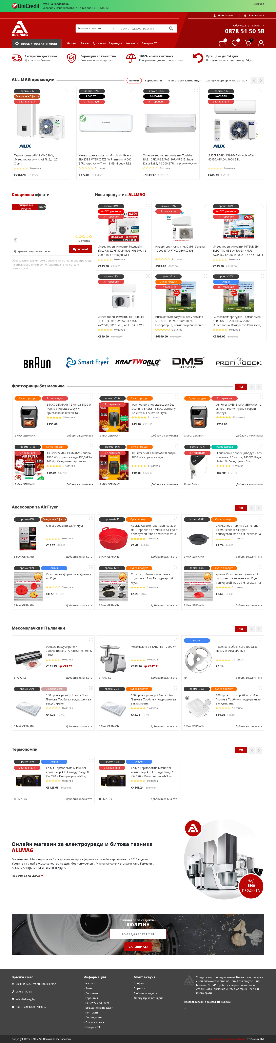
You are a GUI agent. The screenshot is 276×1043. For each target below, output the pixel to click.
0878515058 (102, 7)
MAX (186, 726)
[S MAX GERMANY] (239, 362)
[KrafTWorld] (87, 362)
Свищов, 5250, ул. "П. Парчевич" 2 (35, 1032)
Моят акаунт (225, 15)
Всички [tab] (134, 80)
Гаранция (115, 43)
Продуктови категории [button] (39, 43)
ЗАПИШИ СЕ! (138, 995)
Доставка (99, 43)
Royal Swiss (191, 484)
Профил (139, 1032)
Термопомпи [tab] (153, 80)
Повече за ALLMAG (26, 924)
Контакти (132, 43)
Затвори (259, 3)
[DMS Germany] (138, 362)
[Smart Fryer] (37, 362)
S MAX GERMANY (24, 435)
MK (16, 677)
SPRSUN (19, 799)
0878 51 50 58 (23, 1040)
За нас (85, 43)
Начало (72, 43)
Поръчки (139, 1037)
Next (261, 80)
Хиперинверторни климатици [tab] (226, 80)
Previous (254, 80)
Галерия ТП (150, 43)
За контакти (256, 15)
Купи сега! (80, 249)
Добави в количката (79, 435)
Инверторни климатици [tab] (184, 80)
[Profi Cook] (188, 362)
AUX (186, 847)
